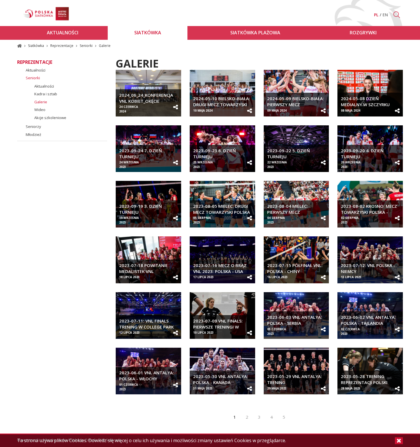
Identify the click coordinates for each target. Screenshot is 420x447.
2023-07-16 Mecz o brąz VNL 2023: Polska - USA (220, 268)
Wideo (39, 109)
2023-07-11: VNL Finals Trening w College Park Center (146, 327)
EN (385, 14)
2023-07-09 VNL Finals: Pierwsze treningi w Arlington (218, 327)
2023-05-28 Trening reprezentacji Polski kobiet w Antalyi (364, 382)
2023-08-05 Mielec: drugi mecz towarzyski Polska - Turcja (221, 212)
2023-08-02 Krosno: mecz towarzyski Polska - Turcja (369, 212)
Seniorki (86, 45)
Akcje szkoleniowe (50, 117)
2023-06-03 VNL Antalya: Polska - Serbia (294, 320)
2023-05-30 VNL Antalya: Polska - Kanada (220, 379)
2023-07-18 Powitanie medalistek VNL (143, 268)
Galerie (40, 101)
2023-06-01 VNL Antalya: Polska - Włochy (146, 375)
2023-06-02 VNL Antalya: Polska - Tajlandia (368, 320)
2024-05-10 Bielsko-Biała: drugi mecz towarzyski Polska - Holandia (221, 104)
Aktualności (35, 70)
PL (377, 14)
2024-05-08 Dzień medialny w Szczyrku (365, 101)
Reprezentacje (62, 45)
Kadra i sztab (45, 93)
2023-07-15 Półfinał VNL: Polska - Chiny (295, 268)
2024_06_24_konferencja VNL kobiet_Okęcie (146, 98)
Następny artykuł (300, 417)
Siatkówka (36, 45)
